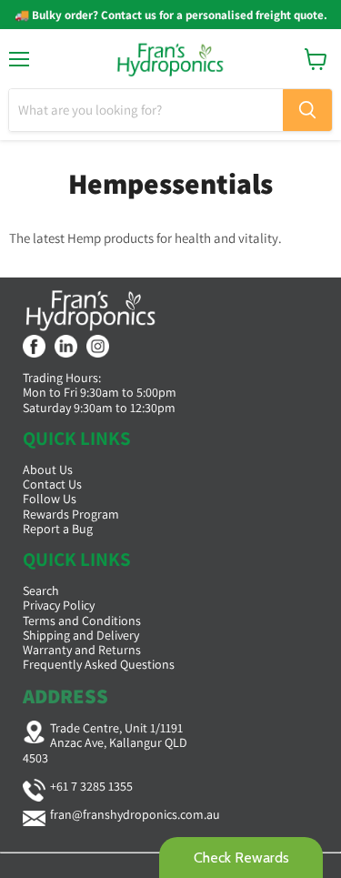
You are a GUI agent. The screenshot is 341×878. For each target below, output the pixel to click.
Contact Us (52, 484)
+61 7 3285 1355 (91, 786)
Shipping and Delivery (81, 635)
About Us (48, 469)
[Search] (307, 110)
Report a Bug (58, 528)
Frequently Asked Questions (99, 664)
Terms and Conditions (82, 620)
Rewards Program (71, 514)
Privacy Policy (59, 605)
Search (41, 590)
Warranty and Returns (82, 649)
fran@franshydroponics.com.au (135, 814)
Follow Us (49, 498)
